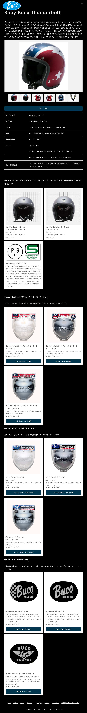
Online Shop (55, 703)
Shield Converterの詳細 (23, 361)
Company (39, 703)
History (15, 703)
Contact (47, 703)
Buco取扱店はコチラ (42, 163)
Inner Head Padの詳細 (23, 629)
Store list (29, 703)
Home (9, 703)
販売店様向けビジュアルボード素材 (70, 703)
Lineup (22, 703)
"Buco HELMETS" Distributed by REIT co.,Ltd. (41, 709)
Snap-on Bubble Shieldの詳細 (23, 492)
